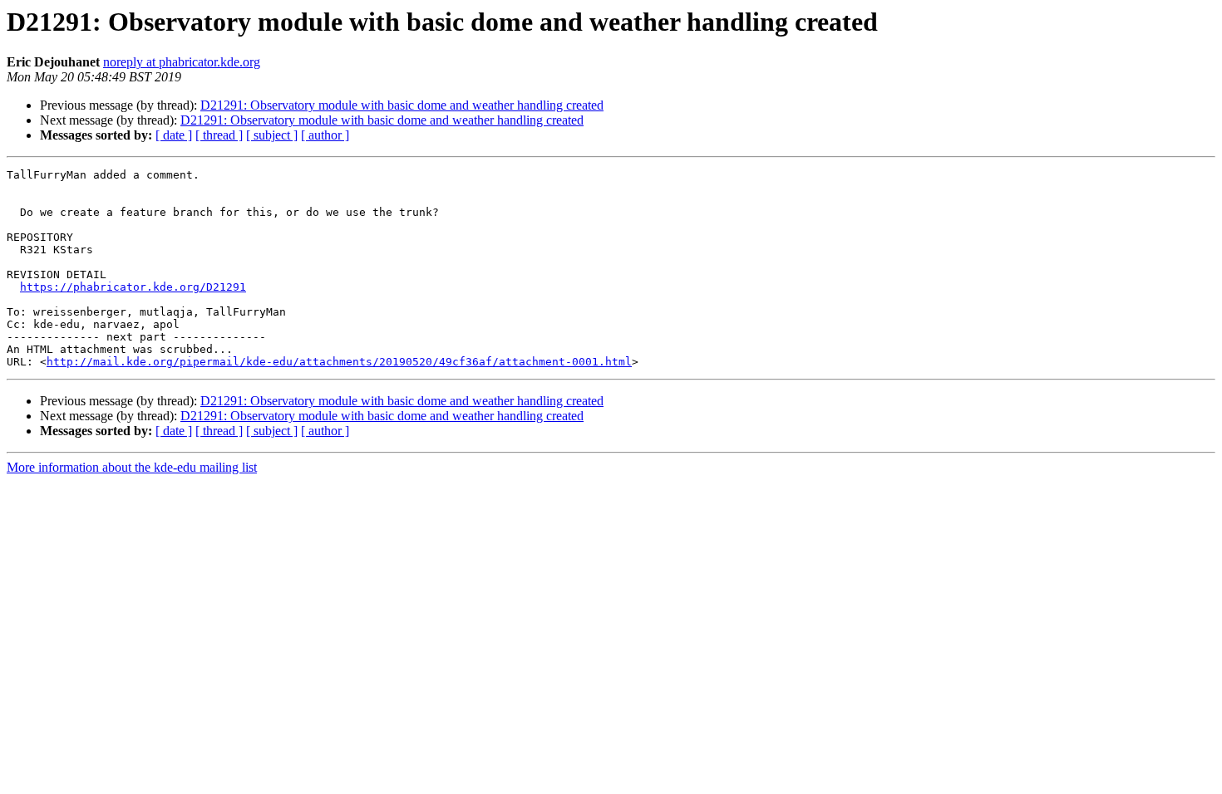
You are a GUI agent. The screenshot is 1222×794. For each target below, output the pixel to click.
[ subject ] (272, 135)
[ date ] (173, 135)
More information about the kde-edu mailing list (132, 467)
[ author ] (325, 135)
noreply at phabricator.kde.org (181, 62)
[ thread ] (219, 135)
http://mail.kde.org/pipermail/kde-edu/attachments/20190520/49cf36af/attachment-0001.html (339, 361)
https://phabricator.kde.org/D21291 (133, 287)
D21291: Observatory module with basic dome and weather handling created (402, 105)
